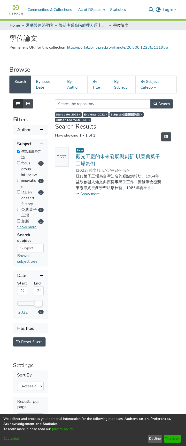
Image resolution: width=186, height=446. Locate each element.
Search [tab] (20, 81)
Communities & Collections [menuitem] (50, 9)
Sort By (24, 375)
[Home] (16, 10)
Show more (27, 227)
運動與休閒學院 (39, 25)
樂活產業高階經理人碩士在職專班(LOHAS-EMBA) (83, 25)
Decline (155, 438)
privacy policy (62, 429)
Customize (11, 438)
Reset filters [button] (31, 342)
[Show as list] (18, 103)
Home (15, 25)
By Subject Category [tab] (149, 84)
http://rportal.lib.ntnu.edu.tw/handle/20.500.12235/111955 (117, 47)
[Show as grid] (28, 103)
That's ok (172, 438)
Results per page (28, 404)
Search (163, 104)
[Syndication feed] (166, 136)
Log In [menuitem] (168, 9)
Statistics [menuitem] (118, 9)
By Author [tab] (73, 84)
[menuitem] (91, 9)
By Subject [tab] (120, 84)
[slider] (38, 303)
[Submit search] (151, 10)
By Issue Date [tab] (43, 84)
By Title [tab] (96, 84)
